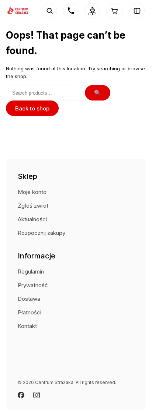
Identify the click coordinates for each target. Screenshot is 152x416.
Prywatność (33, 285)
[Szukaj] (49, 10)
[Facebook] (21, 395)
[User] (92, 10)
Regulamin (31, 271)
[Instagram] (36, 395)
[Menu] (137, 10)
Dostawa (29, 298)
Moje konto (32, 191)
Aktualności (32, 219)
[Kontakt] (71, 10)
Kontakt (27, 325)
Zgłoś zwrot (33, 205)
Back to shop (32, 108)
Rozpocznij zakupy (41, 232)
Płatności (29, 312)
